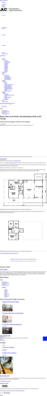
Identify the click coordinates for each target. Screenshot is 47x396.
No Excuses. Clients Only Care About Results (12, 313)
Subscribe (4, 2)
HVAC (6, 24)
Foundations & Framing (9, 37)
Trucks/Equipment (8, 31)
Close (1, 395)
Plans (6, 292)
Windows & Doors (8, 41)
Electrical (6, 22)
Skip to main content (3, 0)
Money (6, 50)
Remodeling (4, 27)
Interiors (6, 26)
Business (4, 45)
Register (3, 6)
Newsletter (4, 4)
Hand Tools (7, 30)
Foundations (7, 18)
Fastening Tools (7, 32)
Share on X (4, 112)
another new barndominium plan (11, 162)
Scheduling (7, 51)
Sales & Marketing (8, 49)
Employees (7, 46)
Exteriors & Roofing (8, 40)
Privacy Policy (13, 390)
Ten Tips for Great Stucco (8, 347)
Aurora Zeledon (4, 158)
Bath (5, 36)
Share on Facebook (5, 113)
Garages (6, 291)
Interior (6, 43)
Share (1, 108)
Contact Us (8, 390)
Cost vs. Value (5, 53)
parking (6, 296)
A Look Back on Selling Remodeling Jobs (12, 324)
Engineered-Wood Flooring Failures (10, 301)
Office (6, 294)
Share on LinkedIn (5, 111)
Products (3, 34)
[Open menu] (0, 13)
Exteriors (6, 20)
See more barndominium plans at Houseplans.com (9, 253)
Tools (3, 28)
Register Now (2, 340)
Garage (6, 290)
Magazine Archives (10, 103)
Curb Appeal (7, 293)
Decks (3, 52)
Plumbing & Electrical (9, 42)
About (1, 390)
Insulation (6, 25)
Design (6, 289)
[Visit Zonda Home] (5, 393)
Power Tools (7, 29)
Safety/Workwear (8, 33)
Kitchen (6, 35)
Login (3, 5)
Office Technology (8, 44)
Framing (6, 19)
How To (3, 15)
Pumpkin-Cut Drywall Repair (9, 352)
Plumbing (6, 23)
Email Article (4, 110)
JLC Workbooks (8, 17)
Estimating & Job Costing (9, 47)
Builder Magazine (17, 160)
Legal (6, 48)
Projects (6, 16)
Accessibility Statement (20, 390)
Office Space (7, 295)
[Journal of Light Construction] (11, 10)
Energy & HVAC (8, 39)
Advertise (4, 390)
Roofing (6, 21)
